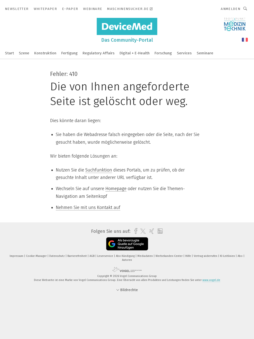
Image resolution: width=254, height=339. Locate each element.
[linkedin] (159, 231)
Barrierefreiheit (77, 256)
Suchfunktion (98, 170)
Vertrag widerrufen (206, 256)
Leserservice (105, 256)
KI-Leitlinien (228, 256)
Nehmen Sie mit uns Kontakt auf (88, 207)
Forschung (163, 53)
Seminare (205, 53)
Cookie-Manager (36, 256)
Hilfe (188, 256)
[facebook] (134, 231)
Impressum (17, 256)
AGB (92, 256)
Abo (240, 256)
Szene (24, 53)
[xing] (150, 231)
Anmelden (230, 9)
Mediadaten (145, 256)
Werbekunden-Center (169, 256)
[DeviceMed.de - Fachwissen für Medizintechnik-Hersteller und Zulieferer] (9, 52)
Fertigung (69, 53)
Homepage (116, 188)
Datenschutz (57, 256)
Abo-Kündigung (125, 256)
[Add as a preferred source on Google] (127, 243)
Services (184, 53)
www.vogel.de (211, 280)
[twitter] (141, 231)
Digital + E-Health (135, 53)
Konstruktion (45, 53)
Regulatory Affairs (99, 53)
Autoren (127, 260)
